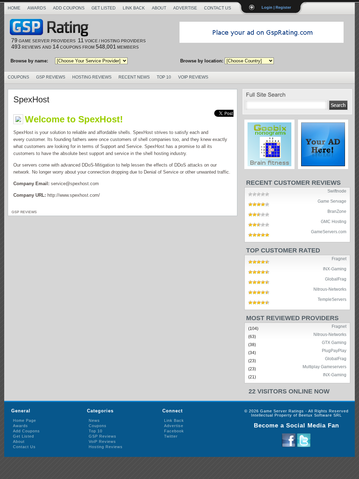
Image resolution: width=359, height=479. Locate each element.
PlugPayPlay (334, 350)
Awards (36, 8)
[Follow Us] (304, 446)
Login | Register (276, 7)
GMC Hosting (333, 221)
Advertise (185, 8)
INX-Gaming (334, 268)
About (159, 8)
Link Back (134, 8)
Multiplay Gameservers (324, 366)
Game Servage (332, 201)
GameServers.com (328, 231)
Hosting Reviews (91, 77)
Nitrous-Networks (329, 289)
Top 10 (164, 77)
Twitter (171, 436)
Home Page (24, 420)
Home (14, 8)
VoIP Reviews (193, 77)
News (94, 420)
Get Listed (104, 8)
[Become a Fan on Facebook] (289, 446)
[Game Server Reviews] (51, 28)
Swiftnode (336, 190)
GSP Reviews (50, 77)
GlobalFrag (335, 278)
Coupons (18, 77)
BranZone (336, 211)
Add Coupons (68, 8)
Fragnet (339, 258)
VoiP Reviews (102, 441)
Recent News (134, 77)
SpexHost (31, 99)
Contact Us (217, 8)
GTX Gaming (334, 342)
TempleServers (332, 299)
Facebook (174, 431)
